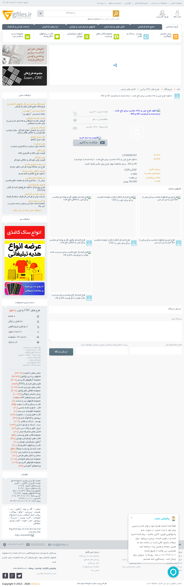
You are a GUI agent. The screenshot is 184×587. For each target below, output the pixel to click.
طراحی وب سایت (99, 583)
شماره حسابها (115, 3)
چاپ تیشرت (39, 144)
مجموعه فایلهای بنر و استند (26, 401)
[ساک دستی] (25, 237)
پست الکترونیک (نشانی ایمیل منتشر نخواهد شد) (104, 345)
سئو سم (81, 583)
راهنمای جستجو (94, 19)
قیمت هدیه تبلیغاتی (35, 118)
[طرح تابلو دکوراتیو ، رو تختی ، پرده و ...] (24, 63)
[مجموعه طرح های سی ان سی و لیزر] (24, 84)
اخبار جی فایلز (93, 563)
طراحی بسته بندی (36, 201)
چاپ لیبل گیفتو (38, 137)
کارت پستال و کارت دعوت (26, 404)
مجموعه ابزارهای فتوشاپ (26, 459)
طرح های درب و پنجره (32, 347)
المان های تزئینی (34, 358)
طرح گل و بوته (35, 360)
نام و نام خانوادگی (173, 345)
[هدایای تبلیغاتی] (25, 288)
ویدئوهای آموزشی (30, 466)
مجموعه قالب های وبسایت (104, 35)
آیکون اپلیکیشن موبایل (74, 35)
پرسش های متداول (91, 560)
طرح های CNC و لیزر (24, 310)
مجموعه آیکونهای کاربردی (26, 380)
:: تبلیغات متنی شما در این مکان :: (28, 210)
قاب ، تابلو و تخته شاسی (27, 408)
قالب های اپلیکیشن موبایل (26, 438)
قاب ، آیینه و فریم (33, 350)
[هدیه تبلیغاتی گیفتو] (25, 279)
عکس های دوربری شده (26, 387)
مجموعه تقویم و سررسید (27, 411)
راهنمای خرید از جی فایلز (89, 556)
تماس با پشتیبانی (16, 544)
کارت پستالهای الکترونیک (46, 35)
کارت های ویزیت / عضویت (25, 415)
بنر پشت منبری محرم (35, 164)
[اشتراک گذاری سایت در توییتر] (19, 576)
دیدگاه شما (177, 319)
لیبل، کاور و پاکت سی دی (26, 428)
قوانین (128, 3)
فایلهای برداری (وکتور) (26, 376)
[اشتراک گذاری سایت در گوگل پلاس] (12, 576)
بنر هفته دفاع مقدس (35, 178)
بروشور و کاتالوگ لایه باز (27, 418)
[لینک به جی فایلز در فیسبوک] (5, 576)
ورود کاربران (162, 17)
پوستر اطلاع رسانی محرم (33, 171)
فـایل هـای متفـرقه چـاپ (27, 432)
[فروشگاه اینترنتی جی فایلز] (17, 19)
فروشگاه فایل (141, 3)
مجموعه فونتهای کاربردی (26, 462)
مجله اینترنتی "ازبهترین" (33, 111)
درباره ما (101, 3)
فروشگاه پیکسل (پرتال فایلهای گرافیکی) (26, 104)
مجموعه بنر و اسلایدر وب (17, 35)
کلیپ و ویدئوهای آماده (27, 397)
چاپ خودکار (39, 157)
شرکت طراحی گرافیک (35, 194)
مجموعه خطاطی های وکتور (26, 391)
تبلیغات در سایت (159, 3)
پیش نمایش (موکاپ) (165, 35)
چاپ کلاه (41, 151)
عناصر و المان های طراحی (26, 455)
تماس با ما (95, 570)
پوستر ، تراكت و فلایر (134, 35)
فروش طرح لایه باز (36, 185)
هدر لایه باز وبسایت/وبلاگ (25, 449)
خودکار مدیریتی (37, 128)
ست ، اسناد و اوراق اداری (25, 425)
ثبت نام (177, 17)
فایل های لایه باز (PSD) (26, 384)
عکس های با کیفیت (28, 373)
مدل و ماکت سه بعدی (32, 365)
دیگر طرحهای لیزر (34, 363)
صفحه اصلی (176, 3)
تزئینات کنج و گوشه (33, 352)
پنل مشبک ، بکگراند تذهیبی (29, 355)
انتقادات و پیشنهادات (90, 567)
